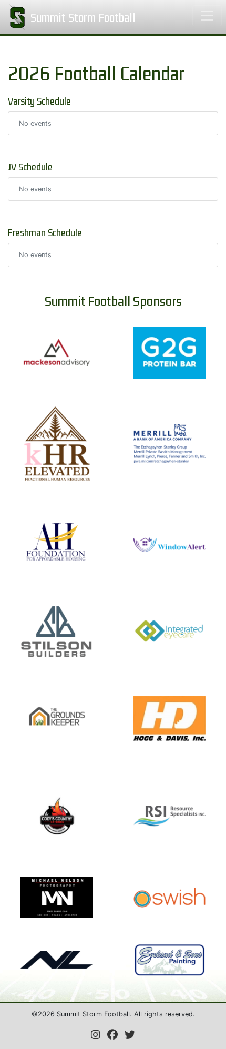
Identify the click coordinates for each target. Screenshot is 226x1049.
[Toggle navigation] (207, 15)
